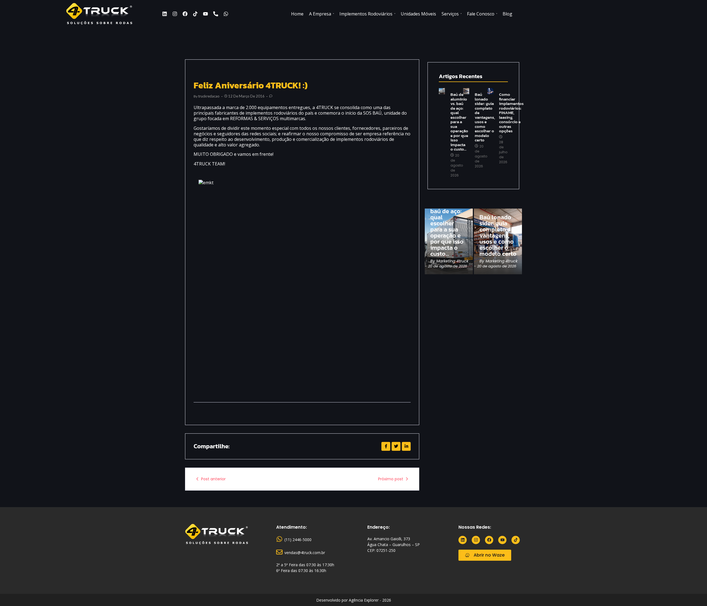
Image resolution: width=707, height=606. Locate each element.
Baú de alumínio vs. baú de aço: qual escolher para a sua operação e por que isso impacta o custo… (459, 122)
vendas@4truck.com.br (304, 552)
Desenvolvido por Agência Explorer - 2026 (353, 600)
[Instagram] (175, 14)
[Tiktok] (195, 14)
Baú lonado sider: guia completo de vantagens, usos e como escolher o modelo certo (485, 117)
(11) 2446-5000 (298, 539)
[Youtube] (205, 14)
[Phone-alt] (216, 14)
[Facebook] (185, 14)
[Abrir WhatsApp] (693, 592)
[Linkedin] (165, 14)
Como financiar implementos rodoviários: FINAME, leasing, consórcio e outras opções (511, 112)
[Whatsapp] (226, 14)
